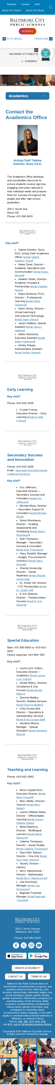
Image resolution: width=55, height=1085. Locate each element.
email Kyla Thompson (29, 549)
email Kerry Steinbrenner (31, 878)
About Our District (11, 10)
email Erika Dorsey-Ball (30, 719)
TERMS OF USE (39, 976)
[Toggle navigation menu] (43, 96)
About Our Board (35, 10)
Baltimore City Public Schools (27, 54)
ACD (10, 1024)
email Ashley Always (28, 352)
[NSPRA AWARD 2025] (45, 55)
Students (11, 4)
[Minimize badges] (36, 50)
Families (25, 4)
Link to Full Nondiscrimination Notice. (32, 1024)
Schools (27, 31)
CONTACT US (15, 976)
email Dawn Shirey (26, 319)
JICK (31, 1021)
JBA (20, 1021)
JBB (25, 1021)
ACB (43, 1021)
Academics (31, 61)
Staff (37, 4)
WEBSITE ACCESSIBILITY (27, 968)
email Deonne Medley (29, 704)
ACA (37, 1021)
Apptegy (43, 1034)
